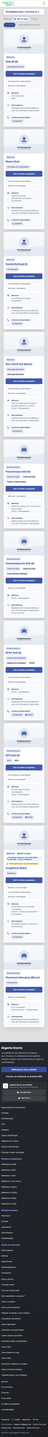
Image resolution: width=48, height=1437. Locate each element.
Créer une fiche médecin (11, 1369)
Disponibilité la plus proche (29, 25)
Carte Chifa (6, 1358)
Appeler (18, 121)
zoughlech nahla (16, 868)
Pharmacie (12, 982)
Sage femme (6, 1261)
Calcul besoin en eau (10, 1352)
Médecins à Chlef (8, 1203)
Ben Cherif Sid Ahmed (19, 364)
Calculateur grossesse (11, 1318)
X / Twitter (16, 1419)
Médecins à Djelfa (9, 1192)
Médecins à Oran (8, 1175)
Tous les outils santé (10, 1290)
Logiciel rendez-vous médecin (14, 1375)
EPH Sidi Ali (13, 755)
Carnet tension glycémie (11, 1335)
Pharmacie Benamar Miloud (23, 977)
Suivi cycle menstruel (10, 1307)
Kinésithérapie (7, 1238)
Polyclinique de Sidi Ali (20, 563)
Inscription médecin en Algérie (14, 1364)
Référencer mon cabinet (24, 1069)
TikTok (35, 1419)
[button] (21, 19)
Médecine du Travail (9, 1141)
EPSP (32, 663)
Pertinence (9, 25)
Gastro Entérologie (9, 1135)
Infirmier (4, 1256)
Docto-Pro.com (39, 1424)
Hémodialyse (7, 1232)
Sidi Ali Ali (12, 61)
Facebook (5, 1419)
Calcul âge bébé (8, 1324)
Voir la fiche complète (24, 74)
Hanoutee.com (19, 1428)
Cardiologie (12, 269)
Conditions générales (10, 1404)
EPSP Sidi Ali (13, 652)
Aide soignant (7, 1250)
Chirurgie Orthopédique (18, 167)
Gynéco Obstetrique (16, 482)
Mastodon (26, 1419)
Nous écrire (6, 1398)
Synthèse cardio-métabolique (14, 1341)
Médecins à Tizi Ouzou (11, 1181)
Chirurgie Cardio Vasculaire (12, 1152)
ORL (3, 1124)
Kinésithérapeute (8, 1267)
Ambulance (6, 1273)
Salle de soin (13, 477)
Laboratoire (6, 1227)
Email (30, 715)
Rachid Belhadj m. (17, 264)
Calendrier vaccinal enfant (12, 1330)
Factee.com (6, 1428)
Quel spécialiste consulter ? (13, 1296)
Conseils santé (7, 1284)
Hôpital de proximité (16, 658)
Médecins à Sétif (8, 1170)
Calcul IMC (6, 1347)
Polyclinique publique (17, 574)
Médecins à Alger (8, 1164)
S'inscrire (5, 1392)
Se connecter (7, 1387)
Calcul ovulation (8, 1301)
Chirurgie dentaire (15, 67)
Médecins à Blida (8, 1198)
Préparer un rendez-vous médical (15, 1313)
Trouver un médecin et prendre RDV (24, 1076)
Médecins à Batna (9, 1187)
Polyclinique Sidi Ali (18, 471)
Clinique (4, 1221)
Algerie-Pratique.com (22, 1424)
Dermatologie (7, 1118)
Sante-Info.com (33, 1428)
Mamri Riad (12, 161)
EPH (9, 760)
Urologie (4, 1113)
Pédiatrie (11, 873)
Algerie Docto (11, 1047)
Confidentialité (7, 1409)
